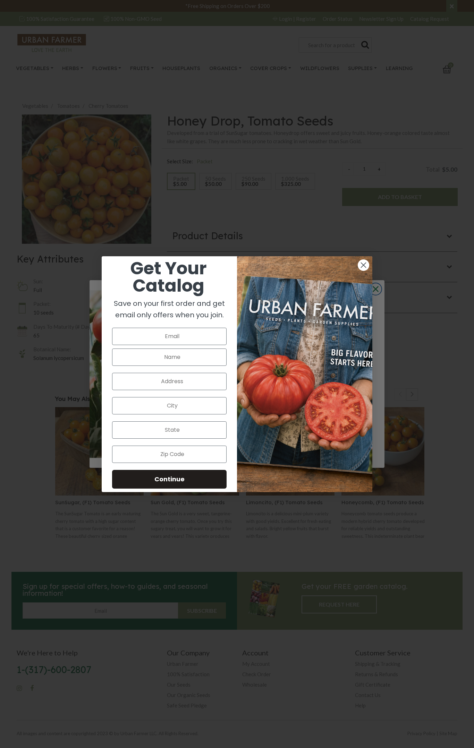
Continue (169, 479)
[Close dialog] (363, 265)
